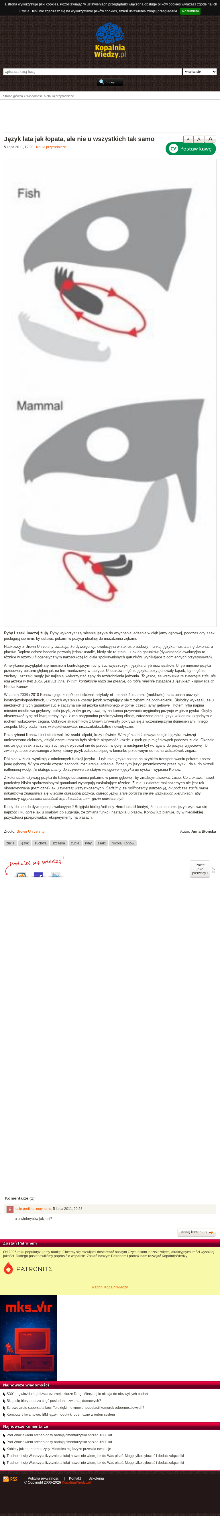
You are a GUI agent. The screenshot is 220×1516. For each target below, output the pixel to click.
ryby (88, 843)
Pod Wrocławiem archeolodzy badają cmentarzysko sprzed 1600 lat (59, 1435)
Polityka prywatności (44, 1478)
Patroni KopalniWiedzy (110, 1287)
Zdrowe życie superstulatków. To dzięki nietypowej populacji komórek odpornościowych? (75, 1408)
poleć (213, 869)
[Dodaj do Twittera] (55, 873)
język (25, 843)
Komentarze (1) (20, 1198)
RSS (13, 1479)
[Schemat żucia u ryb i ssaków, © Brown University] (110, 626)
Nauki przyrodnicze (51, 147)
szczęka (58, 843)
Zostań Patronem (20, 1243)
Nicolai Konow (123, 843)
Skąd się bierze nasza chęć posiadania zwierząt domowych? (54, 1401)
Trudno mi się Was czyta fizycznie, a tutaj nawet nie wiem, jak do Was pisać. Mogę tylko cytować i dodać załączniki (95, 1456)
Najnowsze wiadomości (26, 1385)
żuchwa (41, 843)
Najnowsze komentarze (25, 1426)
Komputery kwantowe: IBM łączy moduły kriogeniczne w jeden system (61, 1415)
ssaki (102, 843)
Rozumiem (190, 11)
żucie (10, 843)
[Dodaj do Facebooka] (38, 873)
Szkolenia (96, 1478)
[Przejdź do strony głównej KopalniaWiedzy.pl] (110, 40)
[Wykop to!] (21, 873)
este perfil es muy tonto (33, 1209)
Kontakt (75, 1478)
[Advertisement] (110, 115)
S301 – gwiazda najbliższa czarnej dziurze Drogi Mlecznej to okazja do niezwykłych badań (77, 1394)
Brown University (31, 831)
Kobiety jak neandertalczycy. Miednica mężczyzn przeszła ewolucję (59, 1449)
